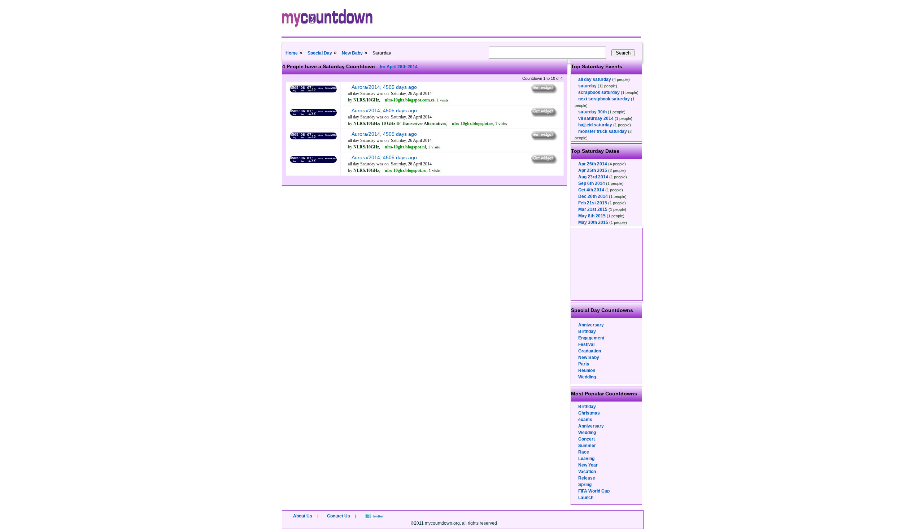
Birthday (587, 331)
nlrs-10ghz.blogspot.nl (405, 146)
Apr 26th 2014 (592, 163)
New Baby (352, 53)
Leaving (586, 458)
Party (583, 364)
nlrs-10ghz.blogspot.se (472, 123)
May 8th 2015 (592, 215)
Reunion (586, 370)
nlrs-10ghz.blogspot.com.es (410, 100)
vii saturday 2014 (596, 118)
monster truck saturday (602, 131)
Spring (585, 484)
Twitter (378, 516)
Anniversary (591, 325)
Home (292, 53)
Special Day (320, 53)
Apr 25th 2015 (592, 170)
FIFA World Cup (594, 491)
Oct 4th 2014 (591, 189)
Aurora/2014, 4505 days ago (384, 87)
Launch (585, 497)
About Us (302, 516)
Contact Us (338, 516)
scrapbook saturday (599, 92)
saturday (587, 85)
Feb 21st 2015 (592, 202)
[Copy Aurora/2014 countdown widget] (543, 92)
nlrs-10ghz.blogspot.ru (406, 170)
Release (586, 478)
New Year (588, 465)
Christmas (589, 413)
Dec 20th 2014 (593, 196)
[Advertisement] (607, 264)
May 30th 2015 (593, 222)
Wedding (587, 377)
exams (585, 419)
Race (583, 452)
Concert (586, 439)
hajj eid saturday (595, 124)
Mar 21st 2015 (592, 209)
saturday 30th (592, 111)
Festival (586, 344)
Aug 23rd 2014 (593, 176)
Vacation (587, 471)
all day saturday (594, 79)
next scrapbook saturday (604, 98)
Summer (587, 445)
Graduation (589, 351)
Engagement (591, 338)
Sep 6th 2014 (591, 183)
